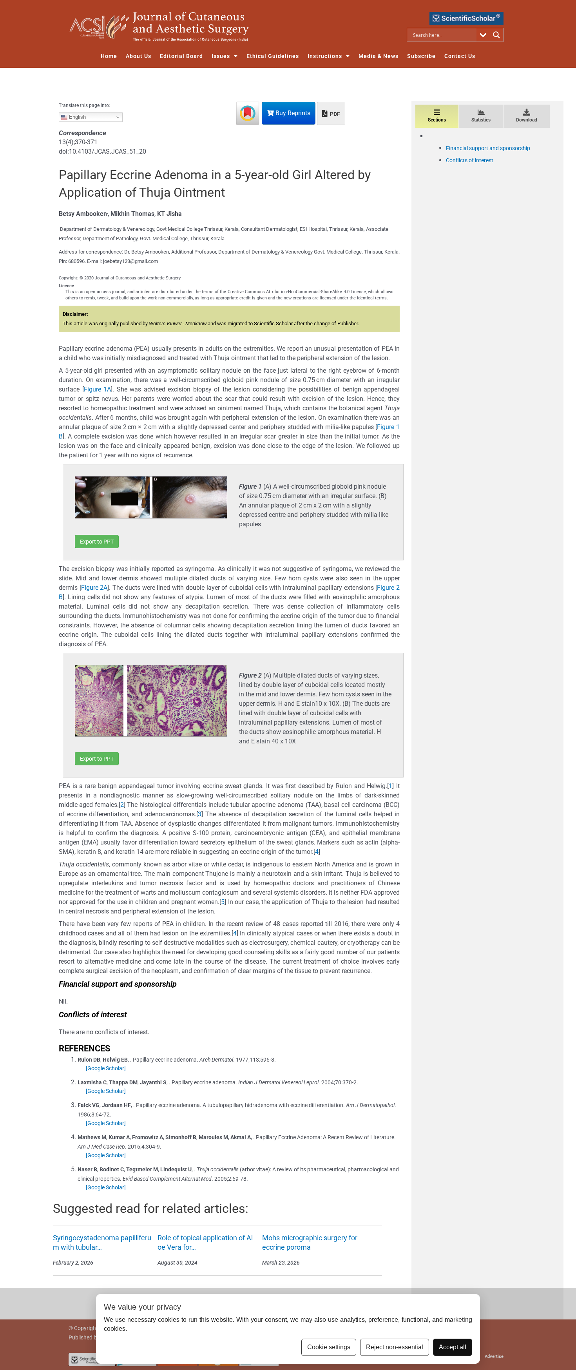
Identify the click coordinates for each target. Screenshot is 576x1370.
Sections (437, 120)
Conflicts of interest (469, 160)
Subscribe (421, 56)
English (76, 117)
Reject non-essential (394, 1347)
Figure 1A (97, 389)
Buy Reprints (292, 113)
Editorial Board (181, 56)
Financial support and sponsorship (488, 148)
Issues (221, 56)
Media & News (378, 56)
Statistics (481, 120)
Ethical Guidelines (272, 56)
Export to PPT (97, 541)
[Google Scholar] (106, 1068)
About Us (138, 56)
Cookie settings (328, 1347)
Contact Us (459, 56)
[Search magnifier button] (496, 35)
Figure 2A (94, 587)
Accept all (452, 1347)
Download (526, 120)
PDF (334, 114)
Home (109, 56)
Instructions (325, 56)
